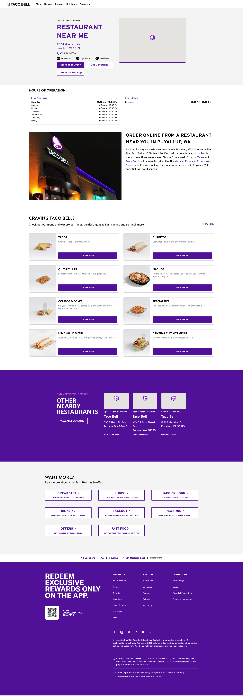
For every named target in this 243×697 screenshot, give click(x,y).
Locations (117, 599)
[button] (125, 575)
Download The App (70, 72)
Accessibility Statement (174, 673)
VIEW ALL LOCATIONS (72, 420)
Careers (176, 587)
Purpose (83, 4)
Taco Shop (147, 605)
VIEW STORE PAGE (111, 434)
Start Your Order (70, 65)
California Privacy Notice (146, 673)
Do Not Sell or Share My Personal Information (147, 676)
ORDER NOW (88, 255)
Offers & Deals (119, 605)
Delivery (48, 4)
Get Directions (99, 65)
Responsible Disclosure (121, 676)
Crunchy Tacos (195, 157)
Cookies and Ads (119, 673)
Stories (116, 617)
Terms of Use (160, 673)
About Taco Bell (120, 580)
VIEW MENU (208, 224)
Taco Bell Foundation (182, 593)
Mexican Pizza (183, 161)
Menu (38, 4)
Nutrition (117, 593)
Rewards (59, 4)
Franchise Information (183, 599)
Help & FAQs (178, 580)
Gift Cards (71, 4)
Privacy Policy (131, 673)
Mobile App (148, 580)
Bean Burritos (134, 161)
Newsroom (117, 611)
